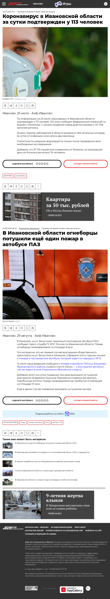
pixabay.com (20, 99)
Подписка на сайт (93, 531)
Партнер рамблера (50, 588)
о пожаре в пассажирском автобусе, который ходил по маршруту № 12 (59, 358)
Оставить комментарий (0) (86, 164)
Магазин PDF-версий (34, 531)
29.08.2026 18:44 (10, 228)
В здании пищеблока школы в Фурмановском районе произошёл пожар (47, 461)
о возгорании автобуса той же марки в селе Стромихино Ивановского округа (60, 368)
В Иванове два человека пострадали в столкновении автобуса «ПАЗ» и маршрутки (52, 452)
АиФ (18, 321)
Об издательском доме (61, 527)
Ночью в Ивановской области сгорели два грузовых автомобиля (44, 471)
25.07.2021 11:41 (9, 12)
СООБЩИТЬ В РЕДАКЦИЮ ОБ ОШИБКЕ (40, 534)
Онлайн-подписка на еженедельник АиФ (64, 531)
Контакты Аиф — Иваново (37, 527)
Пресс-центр (80, 527)
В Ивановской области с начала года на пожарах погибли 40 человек (46, 480)
